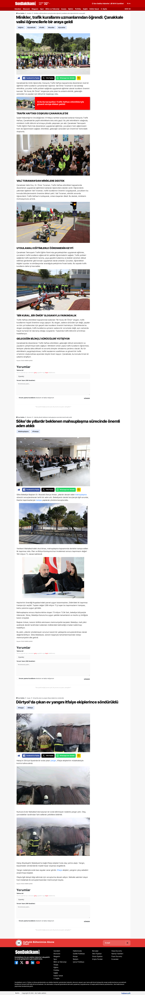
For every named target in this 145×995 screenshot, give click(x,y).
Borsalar (95, 951)
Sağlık (85, 9)
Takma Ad (20, 370)
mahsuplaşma (81, 495)
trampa (39, 500)
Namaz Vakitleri (117, 954)
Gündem (18, 9)
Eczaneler (115, 959)
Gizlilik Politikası (79, 954)
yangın (53, 761)
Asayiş (63, 9)
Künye (75, 956)
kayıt (46, 372)
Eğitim (70, 9)
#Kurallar (51, 27)
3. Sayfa (104, 9)
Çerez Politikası (78, 962)
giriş (35, 372)
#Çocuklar (61, 27)
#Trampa (35, 431)
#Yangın (21, 708)
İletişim (75, 959)
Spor (42, 9)
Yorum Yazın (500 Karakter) (26, 380)
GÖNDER (87, 398)
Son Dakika (21, 13)
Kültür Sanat (94, 9)
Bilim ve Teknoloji (52, 9)
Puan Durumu (116, 956)
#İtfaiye (30, 708)
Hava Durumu (116, 951)
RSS (18, 993)
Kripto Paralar (97, 959)
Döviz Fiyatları (97, 956)
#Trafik (41, 27)
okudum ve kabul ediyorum (36, 398)
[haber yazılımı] (126, 993)
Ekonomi (26, 9)
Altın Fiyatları (97, 954)
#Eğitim (20, 27)
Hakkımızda (77, 951)
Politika (78, 9)
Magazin (35, 9)
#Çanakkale (31, 27)
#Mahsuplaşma (23, 431)
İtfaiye (59, 870)
